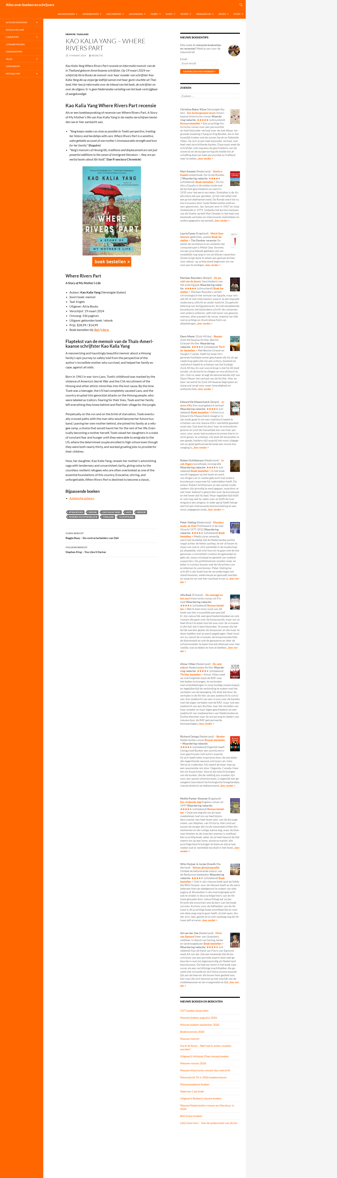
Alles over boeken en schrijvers (30, 5)
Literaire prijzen (15, 44)
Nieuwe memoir (190, 1038)
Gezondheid (136, 14)
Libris (105, 330)
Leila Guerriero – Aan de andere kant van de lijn (208, 1123)
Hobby (154, 14)
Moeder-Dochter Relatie (83, 517)
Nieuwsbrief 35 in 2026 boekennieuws (203, 1077)
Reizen (222, 14)
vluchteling (126, 517)
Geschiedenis (113, 14)
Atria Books (76, 512)
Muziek (184, 14)
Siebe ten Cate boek (192, 1091)
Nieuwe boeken (66, 14)
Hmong (93, 512)
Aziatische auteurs (81, 498)
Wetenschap (13, 73)
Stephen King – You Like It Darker (86, 550)
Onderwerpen (14, 51)
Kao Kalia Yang (111, 512)
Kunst (169, 14)
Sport (237, 14)
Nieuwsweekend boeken (194, 1084)
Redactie (97, 55)
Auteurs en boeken (16, 22)
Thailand (82, 34)
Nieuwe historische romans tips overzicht (205, 1070)
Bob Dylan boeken (191, 1116)
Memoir (70, 34)
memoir (141, 512)
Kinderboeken (90, 14)
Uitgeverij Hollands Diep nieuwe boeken (204, 1056)
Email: (184, 59)
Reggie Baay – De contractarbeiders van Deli (92, 536)
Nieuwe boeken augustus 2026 (198, 1017)
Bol (96, 330)
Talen (9, 59)
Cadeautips (12, 37)
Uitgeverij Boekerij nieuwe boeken (201, 1098)
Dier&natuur (203, 14)
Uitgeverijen (13, 66)
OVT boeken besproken (194, 1010)
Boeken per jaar (15, 29)
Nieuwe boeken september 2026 (199, 1024)
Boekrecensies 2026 (192, 1031)
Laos (128, 512)
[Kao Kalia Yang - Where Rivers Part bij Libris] (112, 262)
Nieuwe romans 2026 (193, 1063)
